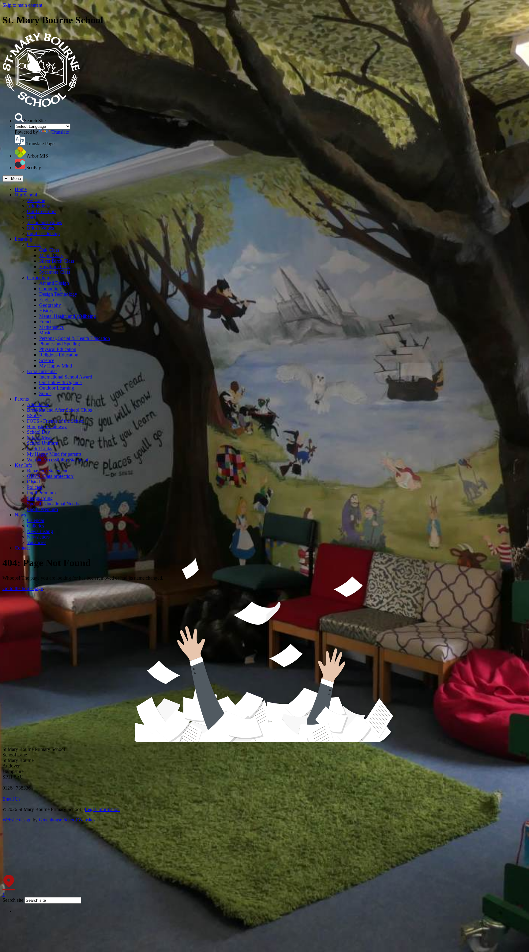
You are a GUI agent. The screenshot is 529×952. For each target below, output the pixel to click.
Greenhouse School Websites (67, 819)
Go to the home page (22, 588)
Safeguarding (40, 498)
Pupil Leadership (43, 233)
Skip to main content (22, 5)
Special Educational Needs (53, 503)
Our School (26, 194)
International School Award (65, 376)
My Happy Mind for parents (54, 454)
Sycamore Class (54, 272)
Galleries (35, 525)
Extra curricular (42, 371)
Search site (12, 900)
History (46, 310)
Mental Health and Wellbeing (67, 316)
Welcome (36, 200)
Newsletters (38, 536)
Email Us (11, 799)
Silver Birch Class (56, 261)
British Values (40, 227)
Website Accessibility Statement (57, 459)
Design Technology (58, 294)
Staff (31, 216)
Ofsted (33, 481)
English (46, 299)
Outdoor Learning (56, 387)
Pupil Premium (41, 492)
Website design (17, 819)
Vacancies (36, 542)
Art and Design (54, 283)
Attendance (38, 404)
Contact (22, 547)
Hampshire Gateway (47, 426)
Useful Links (39, 448)
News (20, 514)
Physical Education (57, 349)
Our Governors (41, 211)
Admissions (38, 205)
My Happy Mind (55, 365)
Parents (22, 399)
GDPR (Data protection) (50, 476)
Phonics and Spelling (59, 343)
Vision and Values (44, 222)
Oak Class (49, 250)
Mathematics (51, 327)
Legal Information (102, 809)
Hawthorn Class (54, 266)
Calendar (35, 520)
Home (21, 189)
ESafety (34, 415)
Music (45, 332)
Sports (45, 393)
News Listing (40, 531)
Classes (34, 244)
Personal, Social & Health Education (74, 338)
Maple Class (51, 255)
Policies (34, 487)
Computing (50, 288)
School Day (38, 432)
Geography (50, 305)
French (46, 321)
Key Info (23, 465)
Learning (23, 239)
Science (46, 360)
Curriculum (38, 277)
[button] (19, 117)
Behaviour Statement (47, 470)
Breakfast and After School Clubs (59, 410)
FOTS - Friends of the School (55, 421)
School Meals (40, 437)
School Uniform (42, 443)
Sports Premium (42, 509)
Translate (60, 132)
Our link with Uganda (60, 382)
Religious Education (58, 354)
